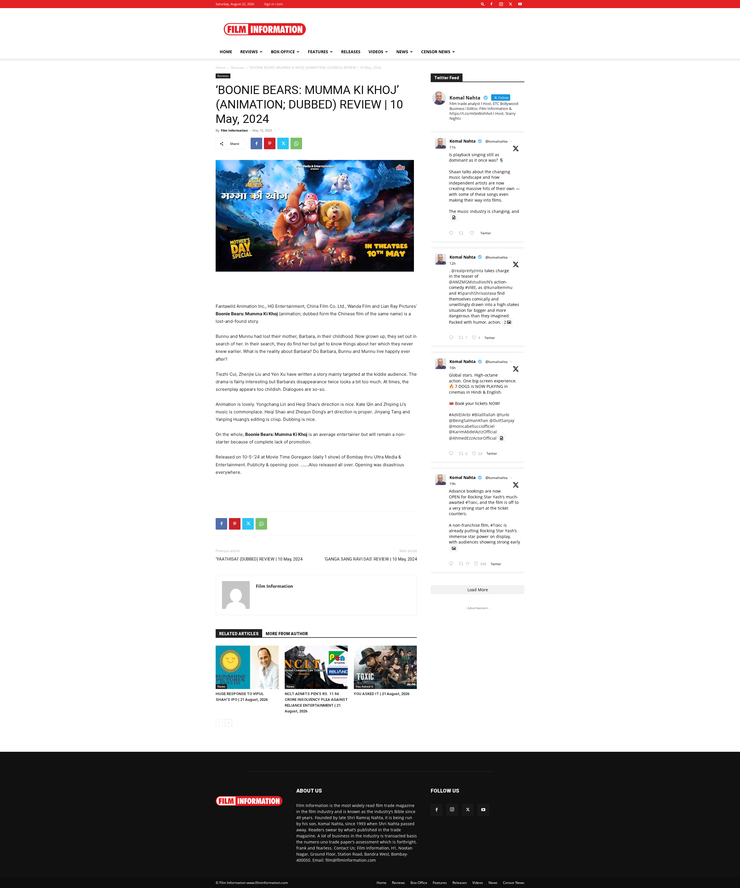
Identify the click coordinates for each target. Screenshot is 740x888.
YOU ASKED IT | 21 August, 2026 (381, 694)
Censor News (435, 51)
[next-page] (228, 722)
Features (318, 51)
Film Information (234, 130)
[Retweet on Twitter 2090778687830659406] (462, 233)
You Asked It (364, 686)
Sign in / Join (273, 4)
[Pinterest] (269, 143)
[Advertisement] (419, 29)
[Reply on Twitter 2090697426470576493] (452, 453)
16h (452, 367)
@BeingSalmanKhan (468, 420)
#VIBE (470, 287)
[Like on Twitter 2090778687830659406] (473, 233)
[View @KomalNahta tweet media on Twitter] (453, 217)
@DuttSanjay (501, 420)
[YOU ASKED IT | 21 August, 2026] (385, 667)
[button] (482, 4)
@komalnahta (496, 141)
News (402, 51)
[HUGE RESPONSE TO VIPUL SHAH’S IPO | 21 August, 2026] (247, 667)
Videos (376, 51)
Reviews (249, 51)
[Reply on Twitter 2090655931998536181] (452, 564)
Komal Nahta (462, 141)
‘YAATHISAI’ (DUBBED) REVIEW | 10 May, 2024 (259, 559)
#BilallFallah (483, 414)
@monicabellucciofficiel (472, 426)
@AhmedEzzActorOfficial (473, 438)
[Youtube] (520, 4)
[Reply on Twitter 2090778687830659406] (452, 233)
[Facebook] (491, 4)
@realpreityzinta (467, 270)
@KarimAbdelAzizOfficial (473, 431)
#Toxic (471, 502)
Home (226, 51)
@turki (503, 414)
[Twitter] (510, 4)
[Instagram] (501, 4)
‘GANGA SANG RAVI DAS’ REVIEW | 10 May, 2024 (370, 559)
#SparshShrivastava (477, 293)
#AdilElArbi (460, 414)
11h (452, 147)
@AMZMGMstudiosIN (469, 282)
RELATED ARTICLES (239, 633)
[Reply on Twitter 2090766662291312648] (452, 337)
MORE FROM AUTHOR (287, 633)
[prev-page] (219, 722)
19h (452, 483)
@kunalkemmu (498, 287)
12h (452, 263)
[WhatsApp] (296, 143)
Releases (350, 51)
